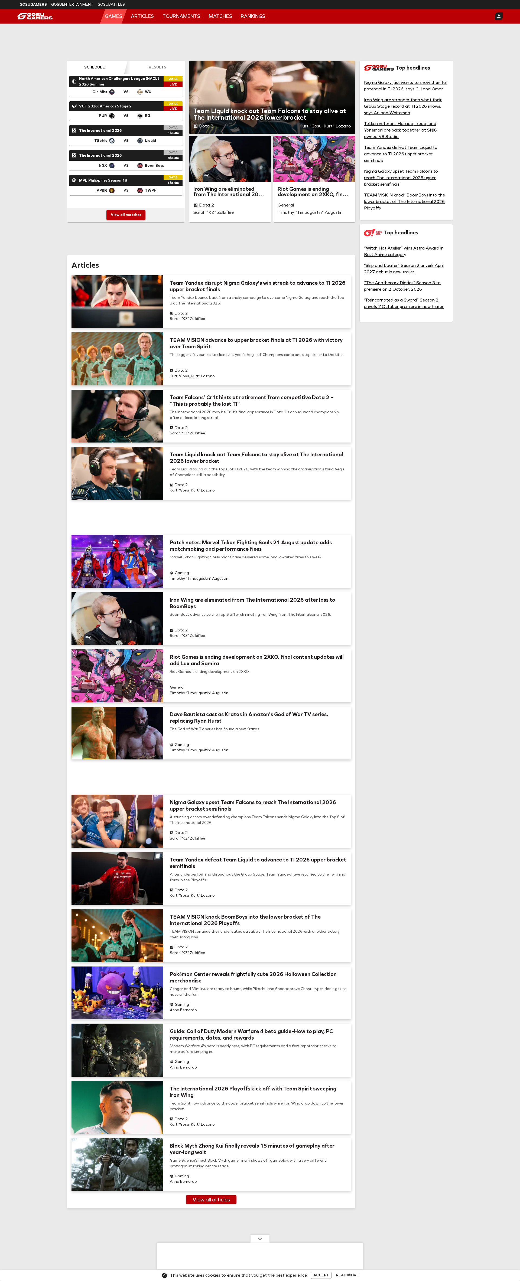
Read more (347, 1275)
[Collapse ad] (260, 1238)
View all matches (126, 214)
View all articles (211, 1199)
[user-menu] (499, 16)
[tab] (94, 67)
